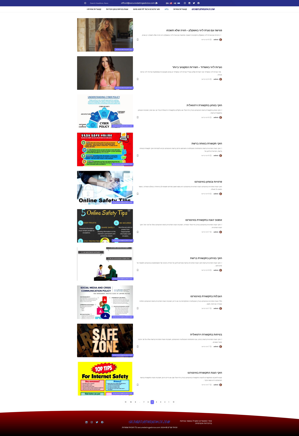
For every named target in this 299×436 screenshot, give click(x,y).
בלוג (166, 9)
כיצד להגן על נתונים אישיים (124, 49)
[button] (93, 9)
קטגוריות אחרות (180, 9)
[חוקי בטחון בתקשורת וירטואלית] (105, 111)
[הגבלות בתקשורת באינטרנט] (105, 302)
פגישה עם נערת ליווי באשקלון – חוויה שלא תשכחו (194, 30)
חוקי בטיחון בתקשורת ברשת (206, 258)
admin (216, 40)
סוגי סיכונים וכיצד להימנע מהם (146, 9)
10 (131, 402)
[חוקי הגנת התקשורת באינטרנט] (105, 378)
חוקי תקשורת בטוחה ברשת (207, 143)
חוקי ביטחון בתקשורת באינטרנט (122, 126)
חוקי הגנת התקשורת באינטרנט (205, 372)
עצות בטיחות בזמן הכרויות (117, 9)
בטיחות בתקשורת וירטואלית (206, 334)
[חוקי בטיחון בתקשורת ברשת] (105, 264)
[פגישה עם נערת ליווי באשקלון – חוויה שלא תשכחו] (105, 35)
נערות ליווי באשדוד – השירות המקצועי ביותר (197, 67)
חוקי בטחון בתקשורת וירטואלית (204, 105)
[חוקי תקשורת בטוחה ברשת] (105, 149)
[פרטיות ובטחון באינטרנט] (105, 187)
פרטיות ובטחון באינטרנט (208, 181)
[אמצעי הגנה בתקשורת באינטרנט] (105, 226)
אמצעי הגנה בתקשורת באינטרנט (203, 220)
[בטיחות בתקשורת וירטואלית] (105, 340)
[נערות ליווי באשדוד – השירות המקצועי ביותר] (105, 73)
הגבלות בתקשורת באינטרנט (206, 296)
